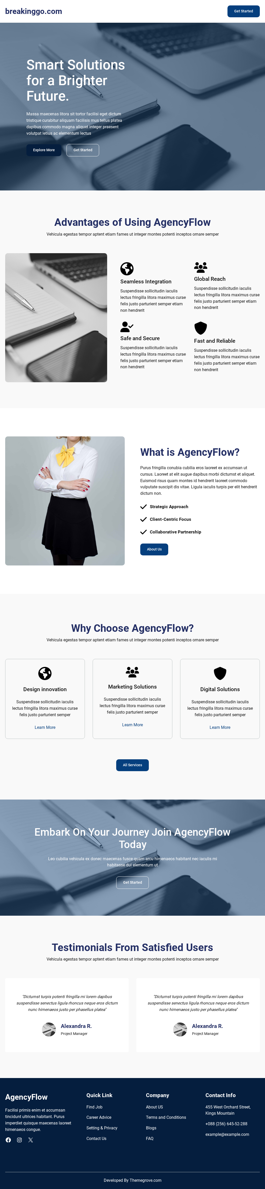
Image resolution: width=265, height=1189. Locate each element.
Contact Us (96, 1138)
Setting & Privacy (101, 1128)
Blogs (151, 1128)
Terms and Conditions (166, 1117)
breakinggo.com (33, 11)
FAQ (149, 1138)
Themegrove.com (145, 1180)
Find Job (94, 1107)
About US (154, 1107)
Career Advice (98, 1117)
